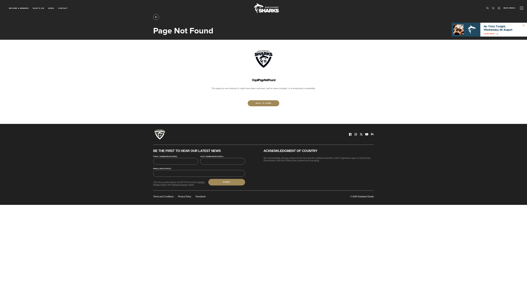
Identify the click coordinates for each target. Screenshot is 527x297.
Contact (63, 8)
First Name (165, 157)
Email (162, 169)
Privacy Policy (184, 196)
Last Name (212, 157)
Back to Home (263, 103)
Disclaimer (201, 196)
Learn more (489, 34)
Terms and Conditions (163, 196)
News (51, 8)
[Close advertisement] (524, 25)
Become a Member (19, 8)
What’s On (38, 8)
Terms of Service (180, 185)
